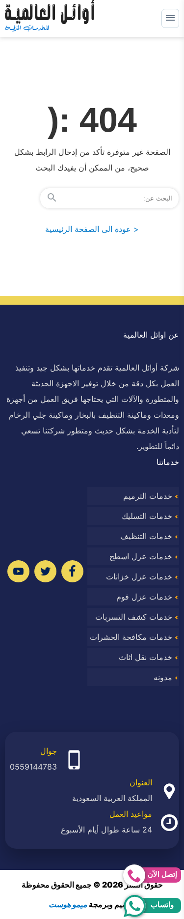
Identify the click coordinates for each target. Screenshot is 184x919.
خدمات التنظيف (146, 536)
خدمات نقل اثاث (145, 657)
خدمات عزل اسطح (140, 556)
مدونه (163, 677)
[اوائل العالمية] (49, 18)
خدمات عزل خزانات (139, 576)
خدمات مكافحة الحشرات (131, 637)
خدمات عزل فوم (144, 597)
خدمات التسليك (147, 516)
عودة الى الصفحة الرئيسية (92, 229)
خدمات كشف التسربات (133, 617)
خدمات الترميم (147, 496)
